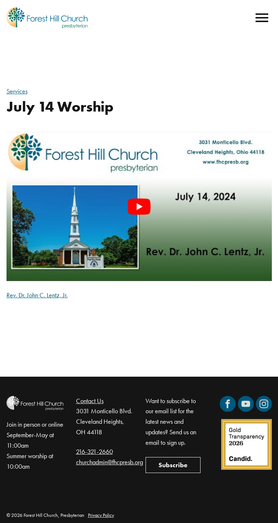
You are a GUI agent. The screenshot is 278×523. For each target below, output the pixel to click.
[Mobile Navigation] (260, 18)
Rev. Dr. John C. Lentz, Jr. (37, 295)
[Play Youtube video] (139, 206)
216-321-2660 (94, 451)
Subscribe (173, 465)
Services (17, 91)
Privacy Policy (101, 515)
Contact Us (90, 401)
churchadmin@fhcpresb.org (109, 462)
